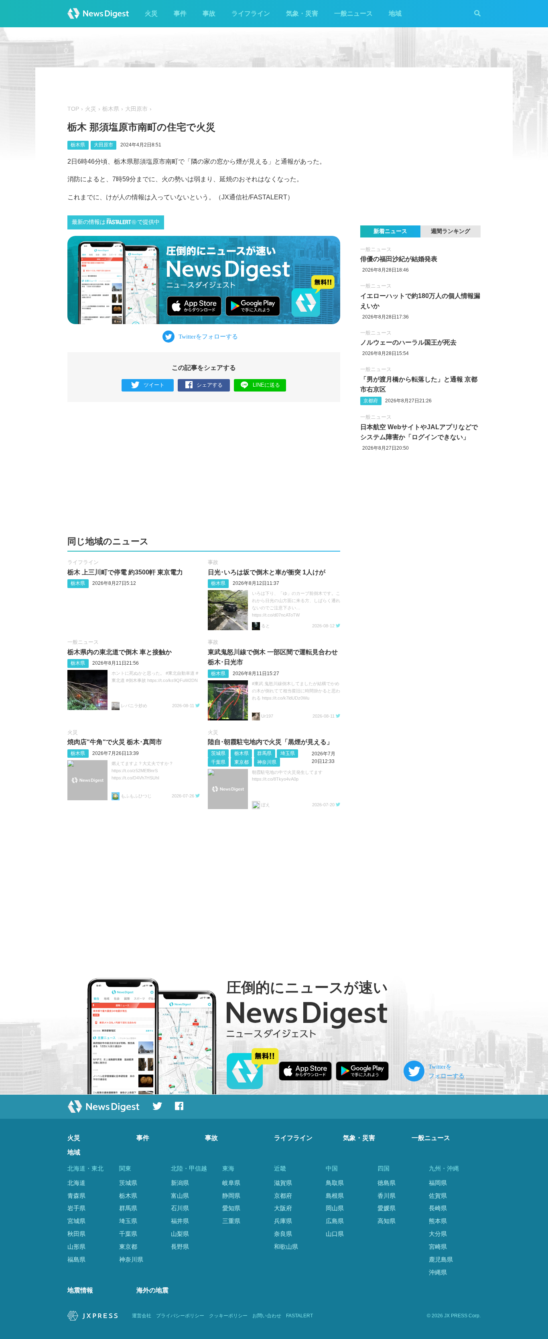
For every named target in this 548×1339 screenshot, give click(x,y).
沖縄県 (438, 1272)
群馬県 (264, 753)
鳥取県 (335, 1182)
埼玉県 (287, 753)
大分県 (438, 1233)
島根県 (335, 1195)
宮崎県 (438, 1246)
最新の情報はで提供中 (116, 222)
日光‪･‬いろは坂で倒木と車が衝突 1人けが (266, 572)
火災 (151, 13)
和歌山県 (286, 1246)
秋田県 (76, 1233)
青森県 (76, 1195)
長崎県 (438, 1208)
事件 (180, 13)
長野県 (180, 1246)
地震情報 (80, 1290)
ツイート (154, 385)
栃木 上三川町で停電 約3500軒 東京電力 (125, 572)
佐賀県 (438, 1195)
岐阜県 (231, 1182)
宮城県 (76, 1220)
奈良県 (283, 1233)
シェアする (210, 385)
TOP (73, 109)
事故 (209, 13)
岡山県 (335, 1208)
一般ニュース (353, 13)
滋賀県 (283, 1182)
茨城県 (218, 753)
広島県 (335, 1220)
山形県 (76, 1246)
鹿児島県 (441, 1259)
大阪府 (283, 1208)
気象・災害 (302, 13)
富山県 (180, 1195)
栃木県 (110, 109)
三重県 (231, 1220)
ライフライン (250, 13)
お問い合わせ (266, 1316)
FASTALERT (299, 1316)
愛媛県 (387, 1208)
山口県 (335, 1233)
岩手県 (76, 1208)
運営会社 (141, 1316)
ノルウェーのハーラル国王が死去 (408, 342)
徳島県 (387, 1182)
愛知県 (231, 1208)
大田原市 (136, 109)
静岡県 (231, 1195)
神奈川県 (266, 762)
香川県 (387, 1195)
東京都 (241, 762)
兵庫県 (283, 1220)
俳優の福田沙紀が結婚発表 (398, 259)
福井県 (180, 1220)
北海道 (76, 1182)
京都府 (370, 401)
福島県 (76, 1259)
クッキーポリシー (228, 1316)
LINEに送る (266, 385)
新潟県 (180, 1182)
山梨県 (180, 1233)
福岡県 (438, 1182)
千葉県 (218, 762)
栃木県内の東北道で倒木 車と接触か (119, 652)
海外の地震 (152, 1290)
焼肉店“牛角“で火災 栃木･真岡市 (114, 741)
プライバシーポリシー (180, 1316)
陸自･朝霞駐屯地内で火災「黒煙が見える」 (270, 741)
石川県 (180, 1208)
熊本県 (438, 1220)
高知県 (387, 1220)
